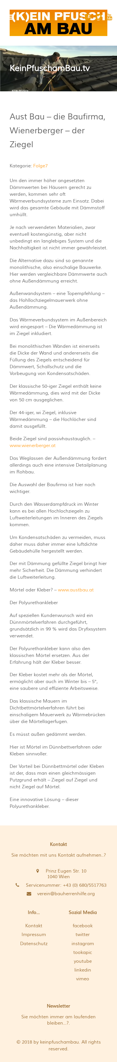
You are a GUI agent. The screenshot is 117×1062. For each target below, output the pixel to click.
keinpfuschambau (59, 1042)
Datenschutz (33, 944)
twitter (83, 934)
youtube (83, 961)
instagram (83, 944)
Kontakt (33, 926)
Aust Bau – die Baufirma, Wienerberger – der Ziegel (58, 130)
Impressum (34, 934)
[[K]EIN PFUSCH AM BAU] (58, 23)
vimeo (82, 979)
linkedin (82, 970)
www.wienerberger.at (33, 445)
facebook (83, 926)
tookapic (82, 952)
